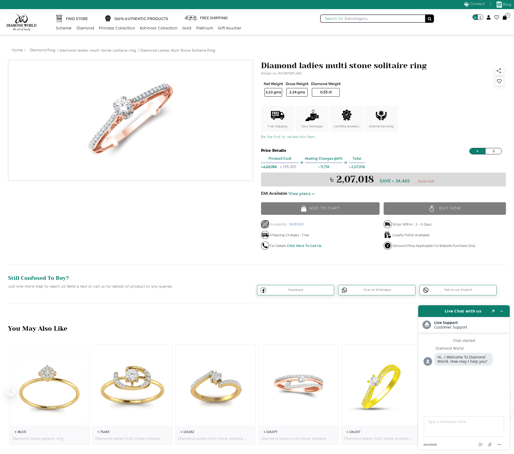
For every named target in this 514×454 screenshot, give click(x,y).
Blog (507, 4)
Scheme (63, 28)
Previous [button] (10, 391)
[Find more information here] (464, 377)
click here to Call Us (304, 246)
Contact (477, 4)
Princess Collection (117, 28)
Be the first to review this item (288, 137)
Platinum (204, 28)
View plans (300, 194)
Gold (186, 28)
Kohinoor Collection (158, 28)
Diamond (85, 28)
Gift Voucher (229, 28)
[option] (49, 394)
